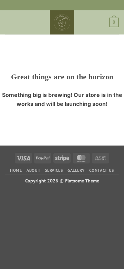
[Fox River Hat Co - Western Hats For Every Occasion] (62, 22)
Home (16, 170)
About (33, 170)
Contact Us (101, 170)
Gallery (76, 170)
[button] (9, 22)
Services (54, 170)
